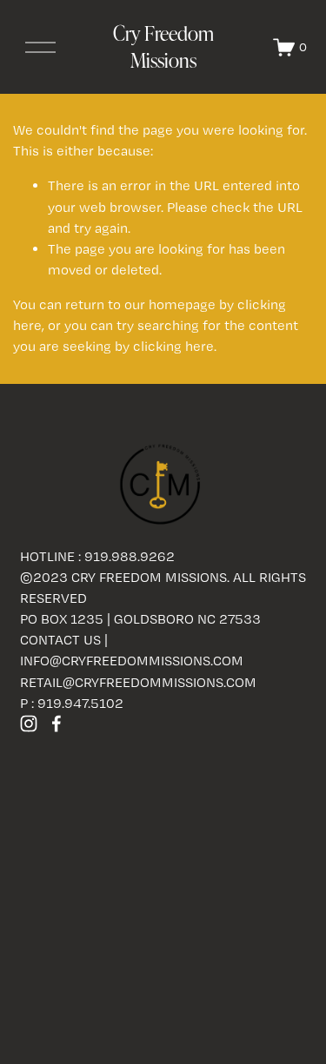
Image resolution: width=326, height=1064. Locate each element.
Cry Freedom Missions (163, 47)
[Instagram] (28, 723)
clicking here (173, 346)
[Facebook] (56, 723)
